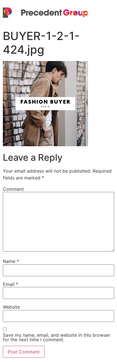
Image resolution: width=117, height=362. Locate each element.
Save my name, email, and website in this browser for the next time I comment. (56, 337)
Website (11, 307)
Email (10, 284)
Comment (13, 189)
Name (11, 261)
